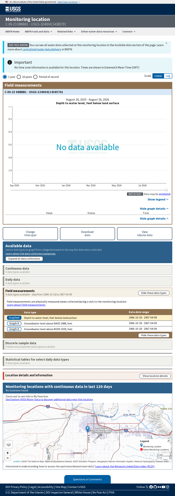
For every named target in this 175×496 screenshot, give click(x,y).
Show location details (155, 376)
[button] (87, 429)
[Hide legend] (168, 441)
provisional (164, 193)
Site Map (60, 487)
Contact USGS (76, 487)
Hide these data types (153, 293)
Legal (32, 487)
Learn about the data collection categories (30, 253)
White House (83, 492)
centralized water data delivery (42, 49)
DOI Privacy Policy (16, 487)
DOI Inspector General (59, 492)
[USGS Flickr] (159, 488)
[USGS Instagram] (167, 488)
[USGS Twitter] (147, 488)
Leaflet (16, 461)
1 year (11, 77)
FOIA (111, 492)
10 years (27, 77)
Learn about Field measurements (26, 304)
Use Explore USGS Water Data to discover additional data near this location (49, 399)
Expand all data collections (24, 258)
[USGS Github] (155, 488)
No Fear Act (99, 492)
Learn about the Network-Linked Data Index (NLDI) (124, 466)
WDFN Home (12, 31)
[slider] (166, 190)
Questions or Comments (87, 479)
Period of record (49, 77)
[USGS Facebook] (151, 488)
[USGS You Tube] (163, 488)
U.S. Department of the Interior (24, 492)
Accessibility (45, 487)
